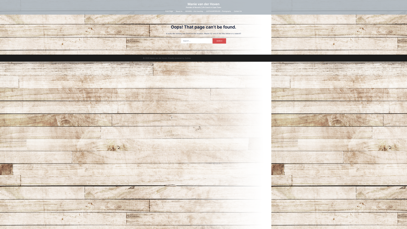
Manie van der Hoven (204, 4)
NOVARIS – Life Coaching (194, 11)
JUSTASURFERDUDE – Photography (218, 11)
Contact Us (238, 11)
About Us (179, 11)
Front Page (169, 11)
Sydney (188, 58)
